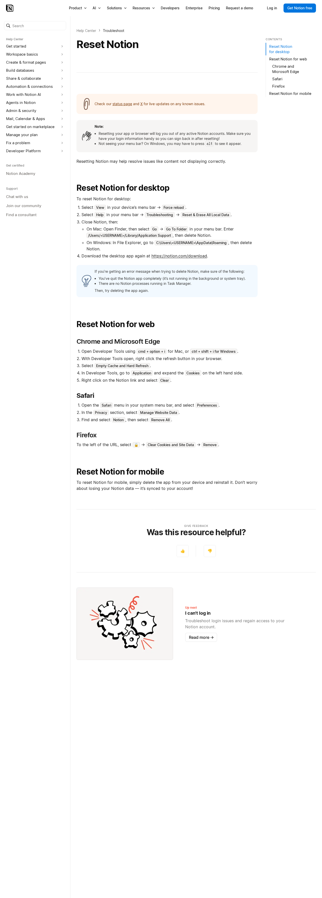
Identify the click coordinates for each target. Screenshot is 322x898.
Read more (201, 637)
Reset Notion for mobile (120, 472)
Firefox (278, 86)
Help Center (86, 30)
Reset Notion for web (115, 324)
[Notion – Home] (10, 8)
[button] (35, 25)
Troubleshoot (113, 30)
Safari (277, 78)
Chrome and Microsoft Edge (285, 69)
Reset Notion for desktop (122, 188)
